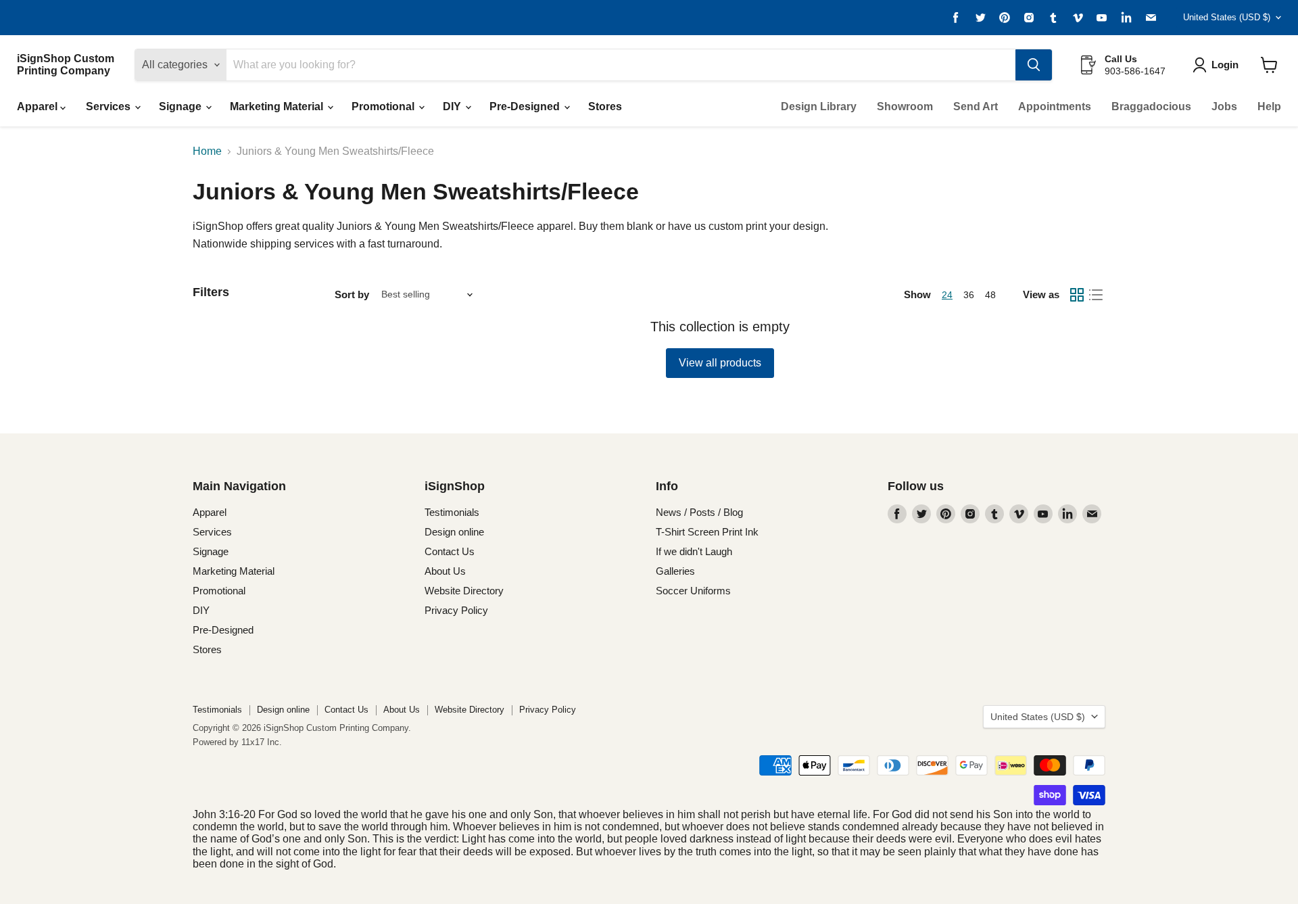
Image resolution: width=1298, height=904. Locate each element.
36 (968, 294)
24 (947, 294)
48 (990, 294)
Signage (181, 106)
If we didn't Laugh (694, 551)
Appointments (1054, 106)
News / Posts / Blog (699, 512)
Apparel (38, 106)
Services (109, 106)
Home (207, 151)
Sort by (352, 294)
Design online (454, 532)
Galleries (675, 571)
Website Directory (464, 590)
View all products (720, 362)
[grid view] (1076, 294)
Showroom (905, 106)
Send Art (975, 106)
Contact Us (450, 551)
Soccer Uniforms (693, 590)
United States (1226, 17)
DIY (453, 106)
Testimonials (452, 512)
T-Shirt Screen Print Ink (707, 532)
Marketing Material (278, 106)
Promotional (384, 106)
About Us (445, 571)
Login (1225, 64)
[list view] (1095, 294)
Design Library (819, 106)
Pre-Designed (525, 106)
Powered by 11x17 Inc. (237, 742)
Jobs (1224, 106)
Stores (605, 106)
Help (1269, 106)
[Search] (1033, 64)
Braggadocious (1151, 106)
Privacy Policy (456, 610)
